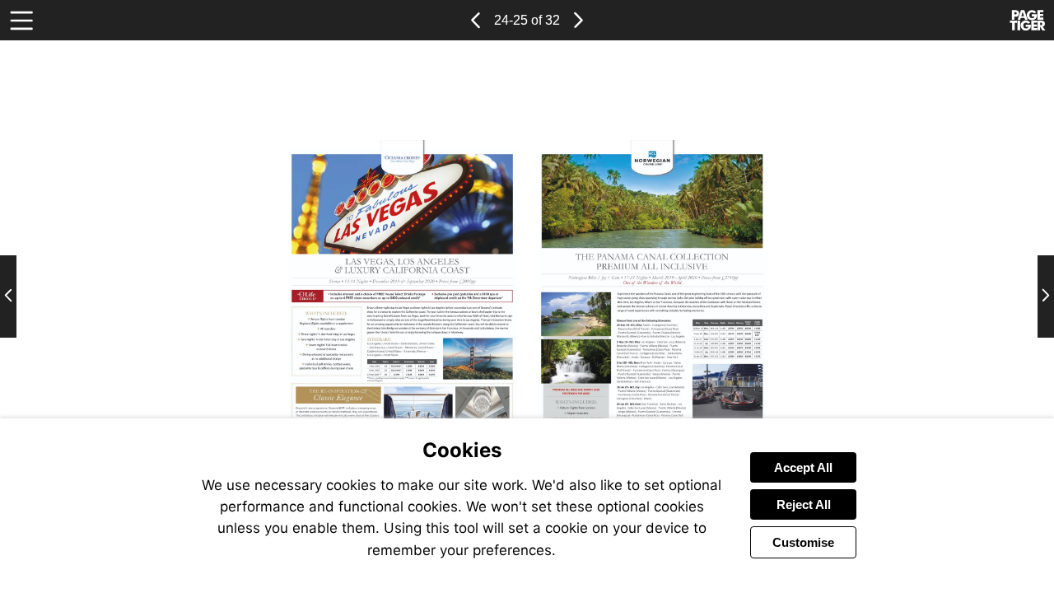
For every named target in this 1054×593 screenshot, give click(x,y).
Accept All (803, 467)
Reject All (804, 504)
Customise (803, 542)
